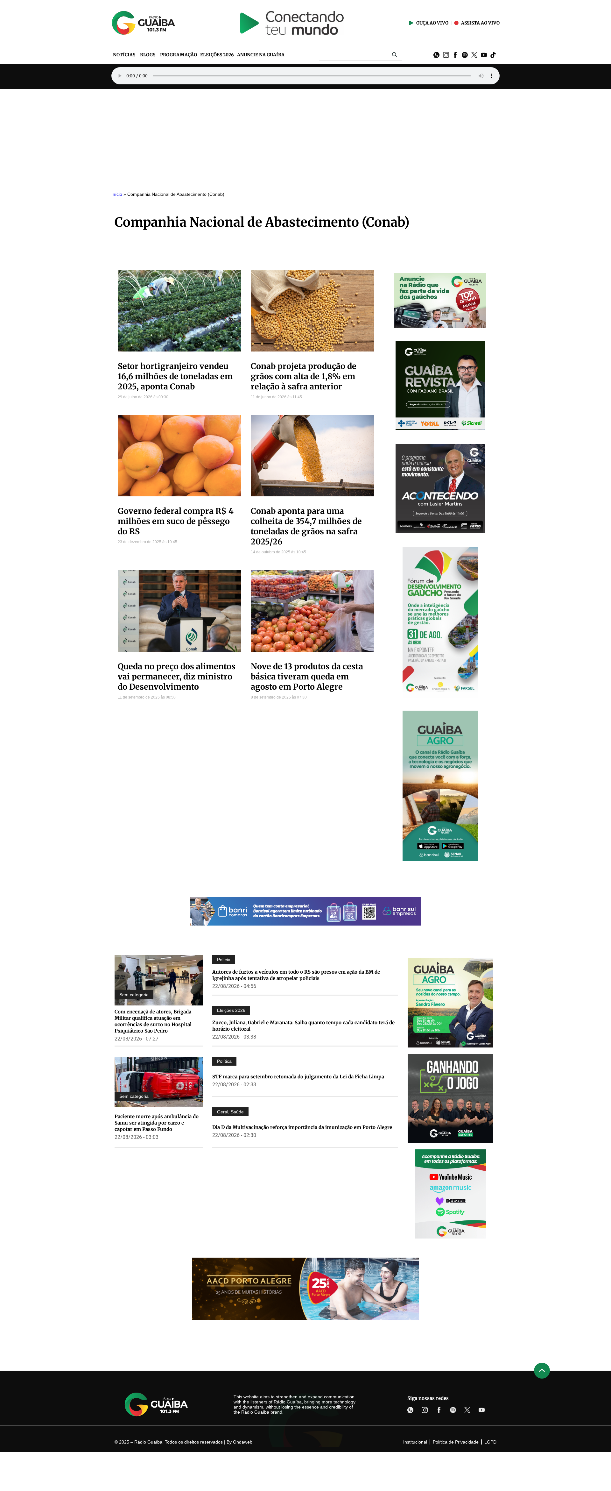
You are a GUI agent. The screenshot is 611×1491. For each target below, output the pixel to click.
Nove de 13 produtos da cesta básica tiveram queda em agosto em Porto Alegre (307, 676)
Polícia (223, 959)
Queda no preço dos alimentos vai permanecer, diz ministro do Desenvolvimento (176, 676)
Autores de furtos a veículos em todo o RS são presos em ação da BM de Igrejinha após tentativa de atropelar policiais (296, 975)
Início (116, 194)
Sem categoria (134, 994)
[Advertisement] (305, 136)
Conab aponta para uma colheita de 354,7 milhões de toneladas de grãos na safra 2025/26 (306, 526)
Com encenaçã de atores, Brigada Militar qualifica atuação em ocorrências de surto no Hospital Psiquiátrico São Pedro (153, 1021)
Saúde (237, 1111)
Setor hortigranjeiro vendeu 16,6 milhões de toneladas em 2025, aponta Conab (175, 376)
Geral (222, 1111)
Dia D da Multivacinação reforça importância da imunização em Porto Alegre (302, 1127)
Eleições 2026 (231, 1010)
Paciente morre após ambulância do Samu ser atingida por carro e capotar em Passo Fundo (157, 1122)
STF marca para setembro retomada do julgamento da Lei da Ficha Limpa (298, 1077)
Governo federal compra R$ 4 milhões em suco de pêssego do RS (176, 521)
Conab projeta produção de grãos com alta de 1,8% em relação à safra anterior (303, 376)
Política (224, 1061)
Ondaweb (242, 1442)
